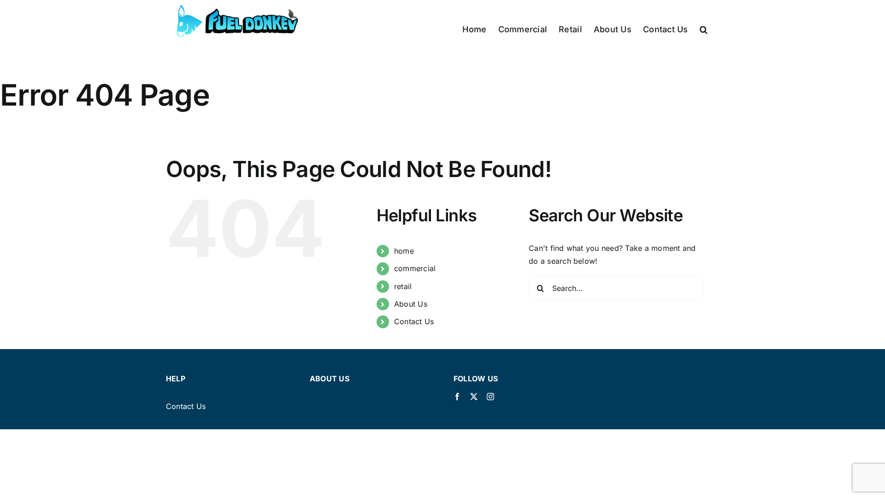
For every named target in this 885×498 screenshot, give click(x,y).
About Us (410, 303)
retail (403, 286)
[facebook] (457, 396)
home (404, 250)
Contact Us (414, 321)
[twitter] (474, 396)
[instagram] (490, 396)
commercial (415, 268)
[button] (704, 29)
